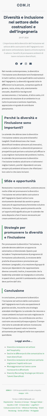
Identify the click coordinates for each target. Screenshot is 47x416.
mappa (21, 393)
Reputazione (8, 402)
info (26, 393)
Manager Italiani (36, 402)
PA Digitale (35, 411)
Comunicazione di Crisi (12, 408)
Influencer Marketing (29, 408)
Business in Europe (22, 402)
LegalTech (35, 405)
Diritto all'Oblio (23, 411)
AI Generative (24, 405)
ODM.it (8, 390)
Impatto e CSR (12, 405)
